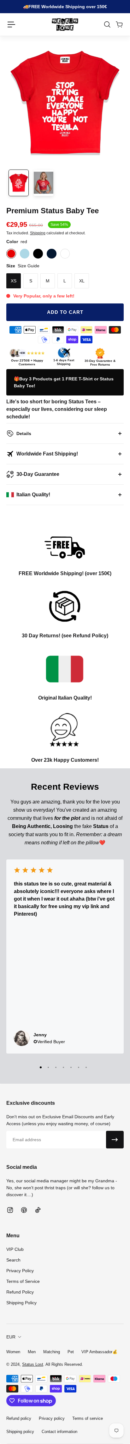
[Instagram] (10, 1210)
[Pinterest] (24, 1210)
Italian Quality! (33, 494)
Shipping (37, 233)
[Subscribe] (115, 1139)
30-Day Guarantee (37, 474)
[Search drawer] (107, 24)
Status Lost (32, 1364)
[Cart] (119, 24)
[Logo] (65, 24)
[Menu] (11, 24)
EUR (10, 1336)
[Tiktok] (38, 1210)
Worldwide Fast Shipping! (47, 453)
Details (23, 433)
